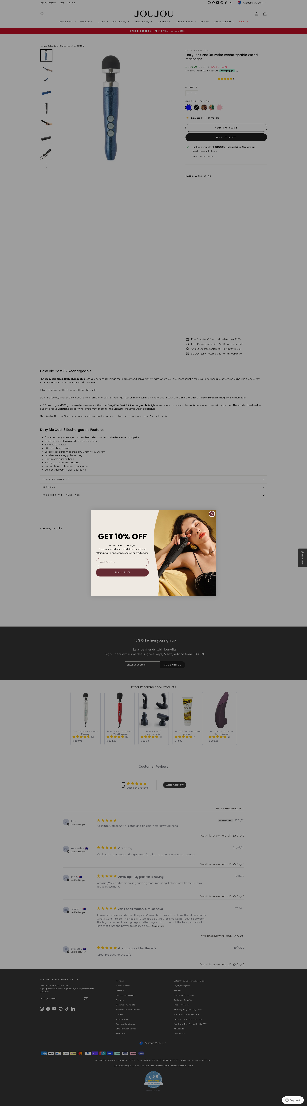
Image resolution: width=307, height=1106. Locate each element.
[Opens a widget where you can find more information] (293, 1100)
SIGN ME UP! (122, 572)
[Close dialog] (212, 514)
